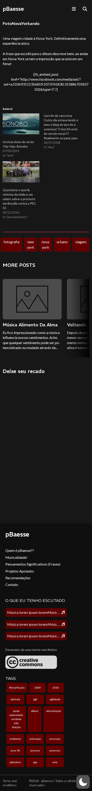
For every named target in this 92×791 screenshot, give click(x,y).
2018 (55, 687)
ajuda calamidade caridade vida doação (16, 719)
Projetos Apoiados (19, 571)
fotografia (11, 242)
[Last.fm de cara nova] (64, 131)
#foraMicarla (17, 687)
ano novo (54, 738)
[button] (83, 782)
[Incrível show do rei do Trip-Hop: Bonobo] (21, 124)
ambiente (15, 738)
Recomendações (17, 578)
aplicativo (15, 762)
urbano (62, 242)
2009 (37, 687)
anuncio (35, 750)
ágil (35, 699)
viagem (80, 242)
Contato (11, 584)
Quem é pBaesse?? (19, 550)
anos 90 (15, 750)
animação (35, 738)
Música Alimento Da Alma (30, 324)
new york (30, 244)
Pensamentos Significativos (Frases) (32, 564)
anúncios (54, 750)
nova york (45, 244)
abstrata (15, 699)
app (35, 762)
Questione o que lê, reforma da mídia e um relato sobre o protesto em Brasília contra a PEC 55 (19, 199)
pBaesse (13, 8)
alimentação (53, 711)
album (34, 711)
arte (54, 762)
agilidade (55, 699)
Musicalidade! (16, 557)
